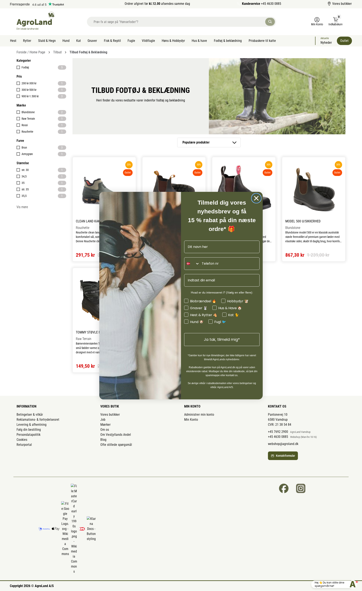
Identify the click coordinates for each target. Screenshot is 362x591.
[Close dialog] (256, 198)
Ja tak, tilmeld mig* (222, 339)
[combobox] (192, 264)
